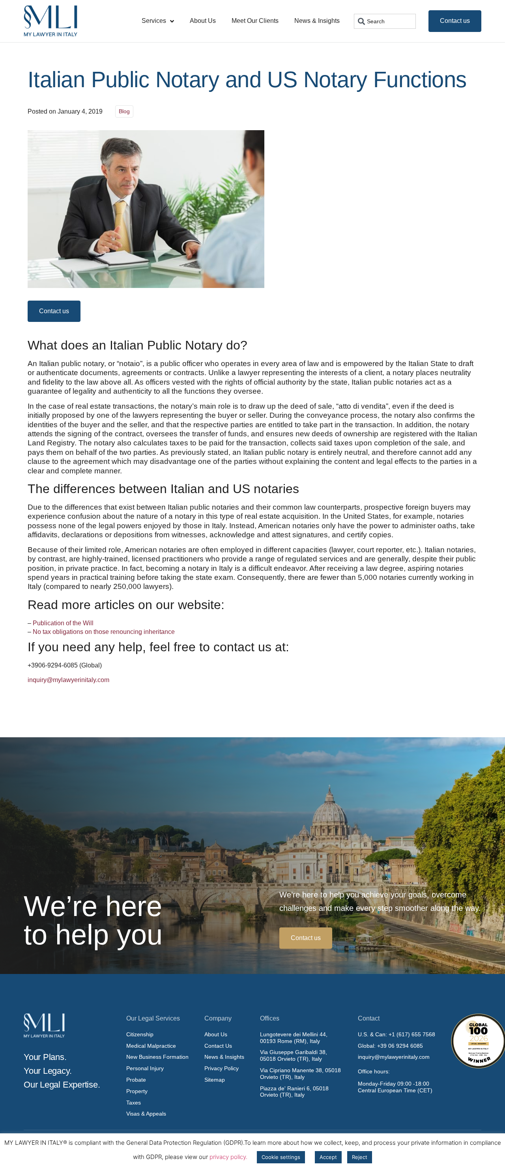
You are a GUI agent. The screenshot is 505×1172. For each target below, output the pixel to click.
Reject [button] (359, 1157)
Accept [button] (328, 1157)
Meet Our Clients (255, 20)
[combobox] (385, 21)
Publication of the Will (63, 623)
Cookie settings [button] (281, 1157)
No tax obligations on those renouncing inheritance (104, 631)
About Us (203, 20)
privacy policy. (228, 1157)
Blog (124, 111)
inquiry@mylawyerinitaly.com (68, 680)
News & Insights (317, 20)
